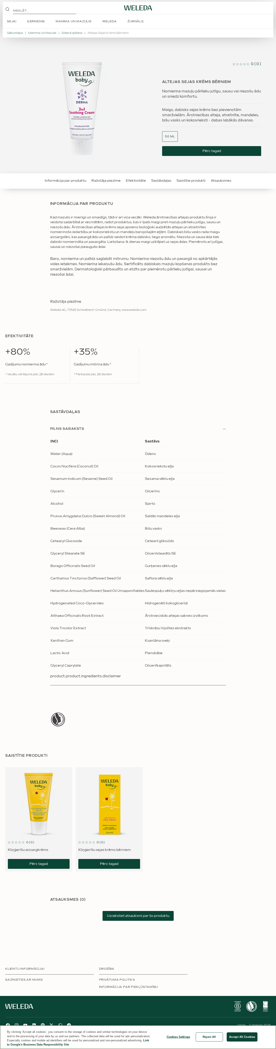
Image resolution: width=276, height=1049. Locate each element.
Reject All (209, 1037)
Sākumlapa (15, 33)
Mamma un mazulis (42, 33)
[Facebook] (7, 1025)
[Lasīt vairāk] (58, 720)
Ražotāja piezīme (106, 181)
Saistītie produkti (191, 181)
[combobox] (170, 136)
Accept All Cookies (242, 1037)
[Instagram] (16, 1025)
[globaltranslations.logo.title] (138, 7)
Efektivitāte (136, 181)
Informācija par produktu (65, 181)
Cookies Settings (178, 1037)
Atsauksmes (221, 181)
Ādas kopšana (72, 33)
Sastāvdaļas (161, 181)
